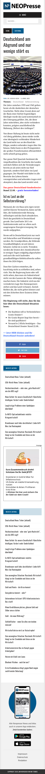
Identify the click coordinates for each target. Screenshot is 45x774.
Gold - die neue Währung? (14, 616)
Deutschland (18, 101)
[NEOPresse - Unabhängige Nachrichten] (22, 6)
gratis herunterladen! (28, 190)
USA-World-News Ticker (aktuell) (17, 382)
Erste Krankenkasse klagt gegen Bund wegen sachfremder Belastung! (21, 670)
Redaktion (22, 760)
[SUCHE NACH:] (22, 20)
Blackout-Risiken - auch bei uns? (17, 662)
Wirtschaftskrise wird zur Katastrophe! (20, 630)
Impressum (22, 754)
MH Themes (34, 772)
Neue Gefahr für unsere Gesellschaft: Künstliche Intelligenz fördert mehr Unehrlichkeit (23, 398)
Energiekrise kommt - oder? (15, 592)
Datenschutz (22, 757)
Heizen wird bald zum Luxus (15, 656)
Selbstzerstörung (32, 101)
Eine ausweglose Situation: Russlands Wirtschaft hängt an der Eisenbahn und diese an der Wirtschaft (23, 435)
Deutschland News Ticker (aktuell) (17, 376)
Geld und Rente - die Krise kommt (17, 587)
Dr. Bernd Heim (13, 98)
